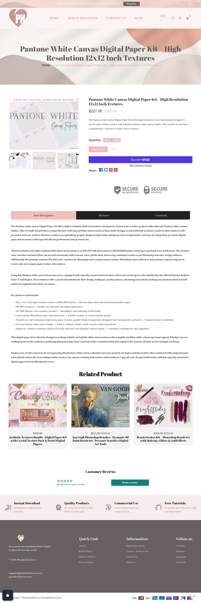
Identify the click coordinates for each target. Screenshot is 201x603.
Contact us (116, 18)
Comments (161, 215)
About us (130, 562)
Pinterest (180, 551)
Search (82, 546)
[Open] (7, 595)
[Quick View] (46, 410)
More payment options (141, 165)
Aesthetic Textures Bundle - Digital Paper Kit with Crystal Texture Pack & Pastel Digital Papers (38, 441)
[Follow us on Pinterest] (116, 170)
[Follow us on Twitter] (106, 170)
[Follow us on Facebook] (101, 170)
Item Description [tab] (43, 215)
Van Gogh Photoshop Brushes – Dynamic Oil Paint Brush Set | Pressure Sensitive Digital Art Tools (100, 441)
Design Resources (83, 18)
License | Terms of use (137, 551)
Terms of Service (87, 557)
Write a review (130, 482)
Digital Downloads (135, 546)
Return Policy (85, 551)
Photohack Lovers (26, 559)
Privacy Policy (86, 562)
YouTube (180, 546)
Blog (138, 18)
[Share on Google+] (111, 170)
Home (54, 18)
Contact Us (131, 557)
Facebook (181, 562)
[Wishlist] (114, 149)
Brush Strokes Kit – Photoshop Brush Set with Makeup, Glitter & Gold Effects (163, 439)
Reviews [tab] (104, 215)
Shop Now (131, 4)
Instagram (181, 557)
